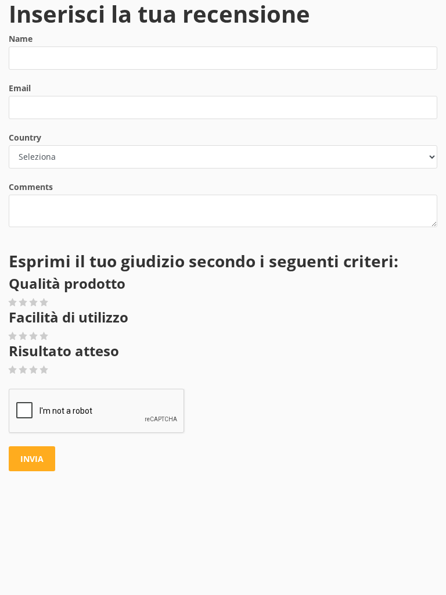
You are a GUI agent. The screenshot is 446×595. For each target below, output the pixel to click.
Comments (31, 186)
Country (25, 137)
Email (20, 88)
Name (21, 38)
